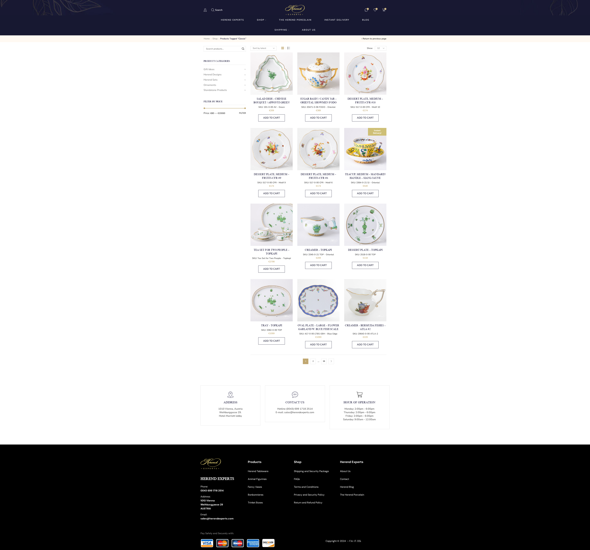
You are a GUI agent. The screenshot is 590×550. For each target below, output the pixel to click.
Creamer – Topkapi (318, 250)
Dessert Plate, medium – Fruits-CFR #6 (318, 176)
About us (309, 29)
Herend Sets (211, 79)
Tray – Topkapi (271, 325)
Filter (242, 113)
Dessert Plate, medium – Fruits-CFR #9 (271, 176)
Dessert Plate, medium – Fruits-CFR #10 (365, 100)
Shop (260, 19)
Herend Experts (232, 19)
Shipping (281, 29)
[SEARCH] (243, 49)
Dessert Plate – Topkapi (365, 250)
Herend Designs (213, 74)
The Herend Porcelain (295, 19)
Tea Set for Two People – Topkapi (271, 252)
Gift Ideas (209, 69)
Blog (365, 19)
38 (324, 361)
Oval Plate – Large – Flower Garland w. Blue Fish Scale (318, 327)
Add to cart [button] (271, 117)
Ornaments (210, 85)
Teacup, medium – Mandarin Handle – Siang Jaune (365, 176)
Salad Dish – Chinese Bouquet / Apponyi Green (272, 100)
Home (207, 38)
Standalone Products (215, 90)
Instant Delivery (336, 19)
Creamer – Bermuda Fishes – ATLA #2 (365, 327)
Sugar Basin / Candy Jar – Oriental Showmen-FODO (318, 100)
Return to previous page (374, 38)
